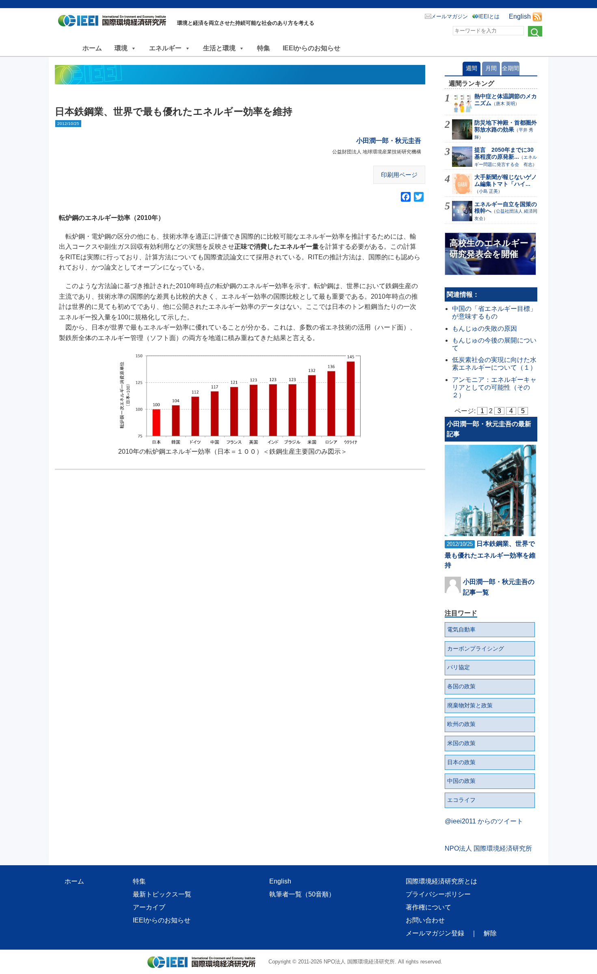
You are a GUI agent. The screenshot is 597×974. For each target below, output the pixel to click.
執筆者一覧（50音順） (302, 894)
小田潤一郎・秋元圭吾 (388, 140)
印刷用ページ (399, 174)
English (520, 16)
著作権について (428, 907)
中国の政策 (461, 781)
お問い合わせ (425, 920)
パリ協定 (458, 667)
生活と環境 (219, 48)
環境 (121, 48)
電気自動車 (461, 629)
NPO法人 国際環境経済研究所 (488, 848)
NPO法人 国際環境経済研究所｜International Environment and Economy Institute (114, 22)
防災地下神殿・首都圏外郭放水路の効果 (505, 126)
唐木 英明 (505, 103)
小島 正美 (488, 191)
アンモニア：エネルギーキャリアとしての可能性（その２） (494, 387)
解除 (490, 933)
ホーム (92, 48)
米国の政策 (461, 743)
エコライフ (461, 800)
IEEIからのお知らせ (311, 48)
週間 (471, 68)
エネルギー (165, 48)
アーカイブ (149, 907)
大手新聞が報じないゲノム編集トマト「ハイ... (505, 180)
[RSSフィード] (537, 16)
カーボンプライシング (475, 648)
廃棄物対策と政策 (470, 705)
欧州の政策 (461, 724)
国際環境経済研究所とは (441, 881)
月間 (491, 68)
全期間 (510, 68)
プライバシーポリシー (438, 894)
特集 (263, 48)
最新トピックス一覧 (162, 894)
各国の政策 (461, 686)
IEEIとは (489, 16)
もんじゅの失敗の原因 (484, 328)
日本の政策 (461, 762)
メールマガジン (449, 16)
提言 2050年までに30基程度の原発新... (504, 153)
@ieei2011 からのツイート (484, 821)
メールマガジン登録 (435, 933)
